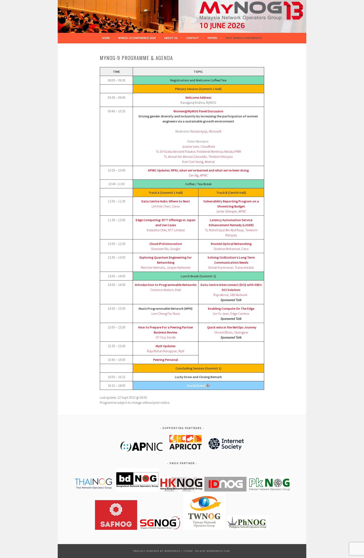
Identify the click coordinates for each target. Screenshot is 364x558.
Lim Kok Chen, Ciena (165, 206)
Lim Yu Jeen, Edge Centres (231, 313)
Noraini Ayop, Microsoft (205, 131)
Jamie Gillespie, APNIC (231, 211)
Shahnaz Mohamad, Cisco (231, 249)
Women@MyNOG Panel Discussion (198, 111)
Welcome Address (198, 97)
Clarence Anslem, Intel (165, 290)
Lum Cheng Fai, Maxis (165, 313)
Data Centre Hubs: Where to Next (165, 201)
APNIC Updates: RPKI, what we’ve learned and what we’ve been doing (198, 170)
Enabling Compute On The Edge (231, 308)
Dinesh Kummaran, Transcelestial (231, 267)
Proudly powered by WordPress (157, 551)
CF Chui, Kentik (166, 337)
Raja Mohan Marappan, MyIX (165, 351)
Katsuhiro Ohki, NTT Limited (166, 230)
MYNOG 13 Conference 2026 (136, 38)
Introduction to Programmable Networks (166, 285)
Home (106, 38)
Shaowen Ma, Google (165, 249)
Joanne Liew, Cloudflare (198, 146)
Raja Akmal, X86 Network (230, 295)
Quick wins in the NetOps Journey (231, 327)
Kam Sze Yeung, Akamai (198, 161)
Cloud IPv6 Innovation (165, 244)
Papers (212, 38)
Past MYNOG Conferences (244, 38)
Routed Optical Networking (231, 244)
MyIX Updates (165, 346)
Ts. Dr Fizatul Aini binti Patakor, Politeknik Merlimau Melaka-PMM (198, 151)
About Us (171, 38)
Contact (192, 38)
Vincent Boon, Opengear (231, 332)
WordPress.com (218, 551)
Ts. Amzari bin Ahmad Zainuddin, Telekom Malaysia (198, 156)
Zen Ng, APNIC (198, 175)
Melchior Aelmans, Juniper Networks (165, 267)
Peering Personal (165, 359)
